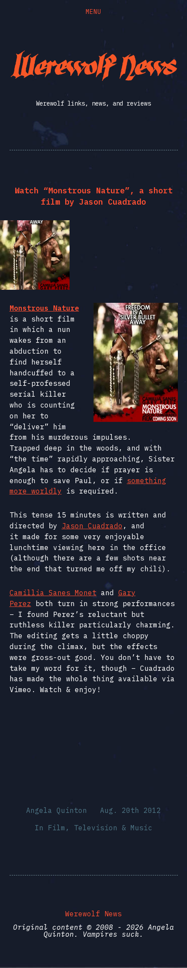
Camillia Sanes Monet (53, 592)
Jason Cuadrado (92, 525)
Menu (93, 12)
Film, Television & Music (100, 827)
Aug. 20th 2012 (130, 810)
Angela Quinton (56, 810)
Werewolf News (93, 913)
